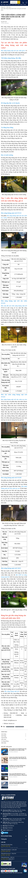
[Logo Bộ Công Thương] (4, 832)
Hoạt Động (4, 737)
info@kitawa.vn (9, 830)
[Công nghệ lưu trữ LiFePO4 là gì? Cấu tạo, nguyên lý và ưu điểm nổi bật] (4, 751)
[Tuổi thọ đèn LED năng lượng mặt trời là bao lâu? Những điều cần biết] (4, 785)
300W (10, 4)
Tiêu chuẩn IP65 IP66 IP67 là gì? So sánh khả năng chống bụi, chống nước (18, 774)
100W (4, 4)
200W (7, 4)
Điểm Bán (3, 743)
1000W (24, 4)
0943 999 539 (6, 846)
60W (2, 4)
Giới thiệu (3, 734)
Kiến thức (3, 739)
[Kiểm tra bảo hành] (26, 2)
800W (21, 4)
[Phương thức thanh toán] (9, 870)
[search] (18, 2)
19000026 (10, 827)
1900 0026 (6, 859)
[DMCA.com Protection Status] (6, 863)
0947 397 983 (6, 855)
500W (16, 4)
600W (18, 4)
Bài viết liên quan (6, 746)
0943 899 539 (6, 851)
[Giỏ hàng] (23, 2)
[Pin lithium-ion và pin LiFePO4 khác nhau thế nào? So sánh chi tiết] (4, 768)
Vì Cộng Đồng (4, 741)
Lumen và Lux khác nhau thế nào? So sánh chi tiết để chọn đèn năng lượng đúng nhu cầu (17, 758)
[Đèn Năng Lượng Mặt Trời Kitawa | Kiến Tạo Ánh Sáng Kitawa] (5, 2)
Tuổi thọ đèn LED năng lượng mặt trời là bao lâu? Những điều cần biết (17, 783)
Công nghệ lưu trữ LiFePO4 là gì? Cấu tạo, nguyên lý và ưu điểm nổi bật (17, 749)
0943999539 (11, 825)
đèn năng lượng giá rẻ (10, 726)
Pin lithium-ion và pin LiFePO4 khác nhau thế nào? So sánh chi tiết (17, 766)
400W (13, 4)
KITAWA (20, 872)
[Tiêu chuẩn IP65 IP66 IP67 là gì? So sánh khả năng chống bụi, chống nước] (4, 776)
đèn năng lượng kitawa (19, 726)
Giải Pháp (3, 736)
